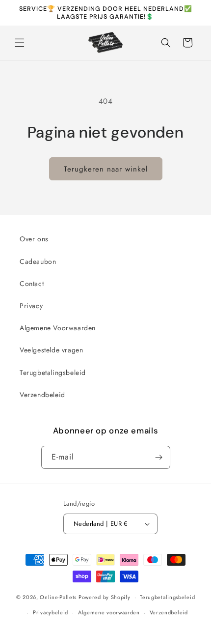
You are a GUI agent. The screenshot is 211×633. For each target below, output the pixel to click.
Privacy (31, 306)
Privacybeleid (50, 612)
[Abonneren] (159, 457)
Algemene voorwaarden (109, 612)
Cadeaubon (38, 261)
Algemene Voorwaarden (58, 328)
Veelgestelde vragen (51, 350)
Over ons (34, 239)
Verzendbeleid (42, 395)
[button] (19, 43)
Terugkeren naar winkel (106, 169)
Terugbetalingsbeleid (53, 372)
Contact (32, 283)
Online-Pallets (58, 597)
